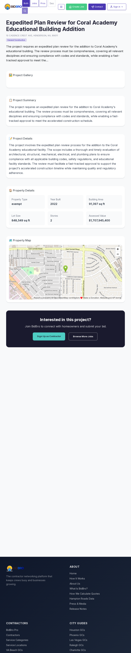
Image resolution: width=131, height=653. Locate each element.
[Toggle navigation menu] (61, 7)
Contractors (13, 635)
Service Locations (16, 645)
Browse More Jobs (83, 336)
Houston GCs (77, 629)
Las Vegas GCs (78, 640)
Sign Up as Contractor (49, 336)
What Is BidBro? (79, 588)
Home (73, 573)
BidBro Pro (12, 629)
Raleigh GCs (77, 645)
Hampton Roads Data (82, 598)
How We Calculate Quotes (85, 593)
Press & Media (78, 603)
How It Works (77, 578)
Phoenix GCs (77, 635)
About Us (75, 583)
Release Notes (78, 608)
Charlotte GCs (78, 650)
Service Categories (17, 640)
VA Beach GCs (14, 650)
